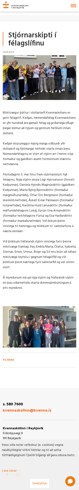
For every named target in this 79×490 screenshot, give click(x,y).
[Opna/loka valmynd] (73, 5)
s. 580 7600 (13, 404)
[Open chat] (70, 481)
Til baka (8, 360)
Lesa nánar (9, 470)
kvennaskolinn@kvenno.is (27, 410)
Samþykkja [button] (39, 483)
